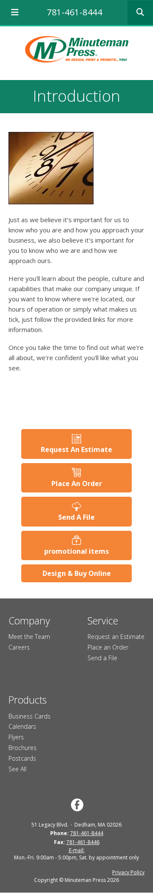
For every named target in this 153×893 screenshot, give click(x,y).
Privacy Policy (128, 872)
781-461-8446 (82, 842)
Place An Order (76, 483)
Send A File (76, 517)
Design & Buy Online (76, 573)
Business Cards (29, 716)
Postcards (22, 758)
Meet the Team (29, 637)
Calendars (22, 726)
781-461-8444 (74, 12)
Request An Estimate (76, 449)
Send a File (102, 658)
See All (17, 769)
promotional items (76, 551)
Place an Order (108, 647)
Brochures (22, 748)
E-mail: (77, 850)
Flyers (16, 737)
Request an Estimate (116, 637)
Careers (19, 647)
